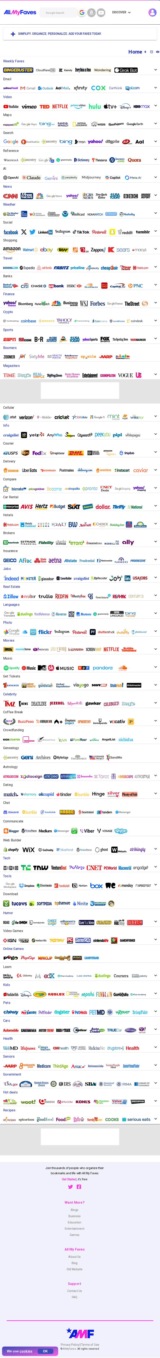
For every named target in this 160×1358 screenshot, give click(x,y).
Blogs (74, 1210)
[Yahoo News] (73, 196)
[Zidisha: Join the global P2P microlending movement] (127, 739)
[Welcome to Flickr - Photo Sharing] (46, 632)
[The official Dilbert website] (136, 922)
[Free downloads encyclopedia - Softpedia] (45, 903)
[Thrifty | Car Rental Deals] (120, 506)
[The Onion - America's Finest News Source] (20, 922)
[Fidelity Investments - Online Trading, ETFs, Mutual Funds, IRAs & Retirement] (48, 542)
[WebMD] (12, 1048)
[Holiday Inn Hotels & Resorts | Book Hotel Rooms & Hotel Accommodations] (119, 524)
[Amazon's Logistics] (111, 453)
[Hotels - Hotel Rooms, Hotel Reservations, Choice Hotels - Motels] (102, 524)
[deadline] (40, 703)
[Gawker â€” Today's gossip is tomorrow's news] (94, 703)
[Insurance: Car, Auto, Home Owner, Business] (106, 560)
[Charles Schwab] (63, 542)
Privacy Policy (70, 1344)
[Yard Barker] (139, 339)
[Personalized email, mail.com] (134, 88)
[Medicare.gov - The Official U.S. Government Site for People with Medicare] (45, 1066)
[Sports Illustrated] (26, 339)
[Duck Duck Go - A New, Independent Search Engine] (31, 141)
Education (74, 1222)
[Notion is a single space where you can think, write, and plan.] (81, 885)
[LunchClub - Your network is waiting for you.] (49, 812)
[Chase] (40, 285)
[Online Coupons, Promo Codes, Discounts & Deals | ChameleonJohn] (102, 1101)
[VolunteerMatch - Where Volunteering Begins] (124, 356)
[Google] (12, 141)
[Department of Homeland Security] (108, 1084)
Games (74, 1235)
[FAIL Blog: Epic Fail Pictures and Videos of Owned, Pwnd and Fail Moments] (121, 922)
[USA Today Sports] (76, 339)
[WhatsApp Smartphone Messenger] (76, 831)
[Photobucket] (140, 632)
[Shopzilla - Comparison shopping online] (74, 488)
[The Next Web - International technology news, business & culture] (42, 867)
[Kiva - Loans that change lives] (64, 739)
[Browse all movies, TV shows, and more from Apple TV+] (112, 106)
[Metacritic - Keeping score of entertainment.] (40, 940)
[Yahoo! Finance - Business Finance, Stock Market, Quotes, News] (11, 303)
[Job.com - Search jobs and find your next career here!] (117, 578)
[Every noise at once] (84, 70)
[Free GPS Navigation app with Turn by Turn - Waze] (100, 124)
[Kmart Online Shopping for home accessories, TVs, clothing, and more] (113, 250)
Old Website (75, 1269)
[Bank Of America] (12, 285)
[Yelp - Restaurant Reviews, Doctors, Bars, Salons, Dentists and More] (38, 435)
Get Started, (70, 1179)
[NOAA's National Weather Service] (66, 214)
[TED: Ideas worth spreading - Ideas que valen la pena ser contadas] (46, 106)
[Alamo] (89, 506)
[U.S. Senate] (43, 1084)
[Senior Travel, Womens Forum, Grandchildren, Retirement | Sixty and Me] (38, 356)
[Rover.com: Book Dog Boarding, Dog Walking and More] (124, 1012)
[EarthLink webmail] (117, 88)
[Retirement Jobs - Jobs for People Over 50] (97, 1066)
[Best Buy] (64, 249)
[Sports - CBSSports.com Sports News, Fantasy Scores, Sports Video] (53, 339)
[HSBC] (75, 285)
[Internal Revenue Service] (66, 1084)
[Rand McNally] (65, 124)
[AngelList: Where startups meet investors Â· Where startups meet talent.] (110, 739)
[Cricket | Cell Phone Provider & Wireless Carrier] (63, 417)
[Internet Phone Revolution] (106, 830)
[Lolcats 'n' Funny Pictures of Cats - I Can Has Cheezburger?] (53, 922)
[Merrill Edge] (113, 542)
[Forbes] (99, 303)
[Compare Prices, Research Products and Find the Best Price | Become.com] (56, 488)
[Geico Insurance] (11, 560)
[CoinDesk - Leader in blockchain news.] (136, 321)
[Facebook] (12, 232)
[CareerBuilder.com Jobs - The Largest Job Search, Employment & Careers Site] (65, 578)
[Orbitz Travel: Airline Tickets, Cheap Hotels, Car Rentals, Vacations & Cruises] (63, 267)
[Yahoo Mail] (12, 88)
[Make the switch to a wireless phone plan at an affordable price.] (99, 417)
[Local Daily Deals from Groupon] (139, 1101)
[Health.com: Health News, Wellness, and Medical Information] (134, 1048)
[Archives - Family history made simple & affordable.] (45, 757)
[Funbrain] (105, 994)
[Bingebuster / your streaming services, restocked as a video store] (19, 70)
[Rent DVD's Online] (61, 106)
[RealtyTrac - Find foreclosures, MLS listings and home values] (79, 596)
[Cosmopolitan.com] (109, 375)
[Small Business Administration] (92, 1084)
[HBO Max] (143, 106)
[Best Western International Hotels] (74, 524)
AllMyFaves (69, 1348)
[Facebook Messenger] (124, 812)
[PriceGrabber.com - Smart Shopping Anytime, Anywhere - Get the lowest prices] (38, 488)
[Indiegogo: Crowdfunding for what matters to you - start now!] (30, 739)
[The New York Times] (103, 196)
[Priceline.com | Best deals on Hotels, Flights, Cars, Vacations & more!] (79, 267)
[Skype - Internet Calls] (122, 831)
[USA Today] (117, 196)
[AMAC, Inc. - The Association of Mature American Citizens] (80, 1066)
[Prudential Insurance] (88, 560)
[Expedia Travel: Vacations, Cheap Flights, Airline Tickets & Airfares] (28, 267)
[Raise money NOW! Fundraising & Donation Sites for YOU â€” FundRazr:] (80, 739)
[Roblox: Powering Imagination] (58, 994)
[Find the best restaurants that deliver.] (31, 470)
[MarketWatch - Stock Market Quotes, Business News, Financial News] (44, 303)
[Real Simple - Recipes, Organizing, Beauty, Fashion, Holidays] (40, 375)
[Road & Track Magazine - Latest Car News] (65, 1030)
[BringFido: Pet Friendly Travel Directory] (141, 1012)
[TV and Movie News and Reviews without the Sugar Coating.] (95, 649)
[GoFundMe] (96, 739)
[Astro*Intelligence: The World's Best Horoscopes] (52, 776)
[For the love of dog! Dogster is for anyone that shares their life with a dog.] (63, 1012)
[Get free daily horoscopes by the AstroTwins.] (143, 776)
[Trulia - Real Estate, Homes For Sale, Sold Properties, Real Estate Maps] (47, 596)
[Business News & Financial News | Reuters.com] (146, 303)
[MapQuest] (12, 124)
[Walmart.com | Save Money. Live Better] (31, 249)
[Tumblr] (144, 232)
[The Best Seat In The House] (77, 649)
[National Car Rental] (136, 506)
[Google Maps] (30, 124)
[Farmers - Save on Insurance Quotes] (123, 560)
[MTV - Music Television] (44, 668)
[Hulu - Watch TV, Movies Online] (96, 106)
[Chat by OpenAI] (12, 177)
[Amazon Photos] (34, 632)
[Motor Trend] (48, 1030)
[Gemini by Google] (53, 177)
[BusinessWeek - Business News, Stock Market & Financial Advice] (72, 303)
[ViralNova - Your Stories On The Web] (45, 721)
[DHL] (77, 453)
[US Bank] (58, 285)
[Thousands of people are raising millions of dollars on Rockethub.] (47, 739)
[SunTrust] (93, 286)
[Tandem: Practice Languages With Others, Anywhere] (106, 812)
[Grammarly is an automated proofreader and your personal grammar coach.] (65, 160)
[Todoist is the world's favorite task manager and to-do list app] (63, 885)
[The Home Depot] (77, 249)
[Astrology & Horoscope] (12, 776)
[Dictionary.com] (83, 160)
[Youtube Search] (101, 12)
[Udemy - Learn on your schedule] (25, 975)
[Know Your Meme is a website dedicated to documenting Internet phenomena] (88, 922)
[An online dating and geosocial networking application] (65, 794)
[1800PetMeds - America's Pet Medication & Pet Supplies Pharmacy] (81, 1012)
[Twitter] (34, 232)
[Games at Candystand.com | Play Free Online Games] (93, 958)
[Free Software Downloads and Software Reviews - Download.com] (7, 903)
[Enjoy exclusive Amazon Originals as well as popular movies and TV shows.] (79, 106)
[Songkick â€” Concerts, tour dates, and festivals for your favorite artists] (52, 668)
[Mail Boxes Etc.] (95, 453)
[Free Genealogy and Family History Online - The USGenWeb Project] (98, 757)
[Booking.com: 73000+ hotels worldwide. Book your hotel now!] (12, 267)
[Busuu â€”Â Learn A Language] (85, 614)
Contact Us (74, 1291)
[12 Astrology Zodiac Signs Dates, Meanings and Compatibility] (32, 776)
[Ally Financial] (130, 542)
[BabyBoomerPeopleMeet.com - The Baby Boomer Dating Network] (73, 356)
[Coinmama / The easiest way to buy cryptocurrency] (101, 321)
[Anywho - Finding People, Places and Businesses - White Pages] (56, 435)
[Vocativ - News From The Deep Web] (119, 721)
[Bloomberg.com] (27, 303)
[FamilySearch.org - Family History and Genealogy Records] (80, 757)
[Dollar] (104, 506)
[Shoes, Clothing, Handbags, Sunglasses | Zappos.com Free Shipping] (100, 249)
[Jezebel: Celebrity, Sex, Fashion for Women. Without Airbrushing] (58, 703)
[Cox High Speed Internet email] (99, 88)
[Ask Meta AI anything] (134, 177)
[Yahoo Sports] (91, 339)
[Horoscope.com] (127, 776)
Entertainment (74, 1228)
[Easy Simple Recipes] (96, 1119)
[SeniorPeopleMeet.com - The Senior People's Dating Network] (115, 1066)
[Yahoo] (97, 141)
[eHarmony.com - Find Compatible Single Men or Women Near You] (30, 794)
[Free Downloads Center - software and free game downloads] (99, 903)
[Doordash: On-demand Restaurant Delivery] (49, 470)
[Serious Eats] (137, 1119)
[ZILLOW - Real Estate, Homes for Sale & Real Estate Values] (12, 596)
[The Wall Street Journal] (85, 303)
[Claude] (33, 177)
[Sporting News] (121, 339)
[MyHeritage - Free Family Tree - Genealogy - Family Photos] (62, 757)
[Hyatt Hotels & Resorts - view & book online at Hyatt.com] (60, 524)
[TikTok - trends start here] (82, 232)
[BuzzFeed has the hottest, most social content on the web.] (27, 721)
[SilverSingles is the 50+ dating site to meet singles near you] (115, 794)
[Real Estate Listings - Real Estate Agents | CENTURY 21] (137, 596)
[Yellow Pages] (25, 435)
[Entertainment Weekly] (91, 375)
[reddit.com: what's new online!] (127, 232)
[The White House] (27, 1084)
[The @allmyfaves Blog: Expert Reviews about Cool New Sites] (11, 721)
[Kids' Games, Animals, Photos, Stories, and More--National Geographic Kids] (74, 994)
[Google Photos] (13, 632)
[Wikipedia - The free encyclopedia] (12, 160)
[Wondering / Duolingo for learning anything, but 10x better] (104, 70)
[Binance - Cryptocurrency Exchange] (48, 321)
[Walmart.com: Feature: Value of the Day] (120, 1101)
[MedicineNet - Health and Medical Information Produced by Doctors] (98, 1048)
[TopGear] (81, 1030)
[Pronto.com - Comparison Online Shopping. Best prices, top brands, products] (91, 488)
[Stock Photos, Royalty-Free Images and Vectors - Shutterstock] (108, 632)
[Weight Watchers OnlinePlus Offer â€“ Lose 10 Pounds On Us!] (46, 1048)
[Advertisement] (80, 390)
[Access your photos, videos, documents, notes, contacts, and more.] (26, 632)
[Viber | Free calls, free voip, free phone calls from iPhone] (88, 830)
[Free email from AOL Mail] (64, 88)
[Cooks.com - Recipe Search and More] (113, 1119)
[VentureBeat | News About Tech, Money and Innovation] (60, 867)
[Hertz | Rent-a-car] (43, 506)
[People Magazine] (26, 375)
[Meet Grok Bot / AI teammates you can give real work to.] (127, 70)
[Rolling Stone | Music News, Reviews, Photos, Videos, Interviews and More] (56, 375)
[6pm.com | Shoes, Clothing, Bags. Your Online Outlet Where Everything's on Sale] (66, 1101)
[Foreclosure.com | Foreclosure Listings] (104, 596)
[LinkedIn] (47, 232)
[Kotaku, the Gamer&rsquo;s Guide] (58, 940)
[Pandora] (104, 668)
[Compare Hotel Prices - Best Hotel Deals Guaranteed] (29, 524)
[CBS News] (89, 196)
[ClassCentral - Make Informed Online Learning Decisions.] (85, 975)
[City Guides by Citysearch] (86, 435)
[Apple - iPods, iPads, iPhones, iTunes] (67, 668)
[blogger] (12, 831)
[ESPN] (11, 339)
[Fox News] (28, 196)
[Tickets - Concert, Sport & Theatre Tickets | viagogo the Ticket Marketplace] (82, 685)
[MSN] (81, 141)
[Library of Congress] (143, 1084)
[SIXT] (75, 506)
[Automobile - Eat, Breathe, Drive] (12, 1030)
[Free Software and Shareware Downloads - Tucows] (20, 903)
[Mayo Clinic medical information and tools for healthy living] (80, 1048)
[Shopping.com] (7, 489)
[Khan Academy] (67, 975)
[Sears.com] (124, 249)
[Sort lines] (145, 52)
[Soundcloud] (124, 668)
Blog (75, 1263)
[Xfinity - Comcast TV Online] (82, 88)
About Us (74, 1256)
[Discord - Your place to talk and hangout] (12, 812)
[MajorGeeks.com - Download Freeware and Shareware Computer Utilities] (113, 903)
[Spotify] (13, 668)
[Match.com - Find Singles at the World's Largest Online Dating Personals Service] (12, 794)
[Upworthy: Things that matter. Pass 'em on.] (86, 721)
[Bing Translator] (132, 614)
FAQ (74, 1297)
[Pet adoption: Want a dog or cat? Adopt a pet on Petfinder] (47, 1012)
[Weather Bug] (128, 214)
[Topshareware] (64, 903)
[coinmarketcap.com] (12, 321)
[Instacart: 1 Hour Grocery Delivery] (123, 470)
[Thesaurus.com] (101, 160)
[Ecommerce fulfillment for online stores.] (128, 453)
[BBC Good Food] (47, 1119)
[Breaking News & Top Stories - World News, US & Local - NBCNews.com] (41, 196)
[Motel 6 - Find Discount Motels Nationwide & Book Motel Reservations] (130, 524)
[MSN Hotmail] (47, 88)
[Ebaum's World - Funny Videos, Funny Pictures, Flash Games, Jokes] (69, 922)
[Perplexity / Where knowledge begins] (71, 177)
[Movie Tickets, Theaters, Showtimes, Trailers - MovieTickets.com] (30, 685)
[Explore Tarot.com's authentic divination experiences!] (103, 776)
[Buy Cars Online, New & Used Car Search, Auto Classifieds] (132, 1030)
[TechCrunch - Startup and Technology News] (27, 868)
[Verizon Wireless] (28, 417)
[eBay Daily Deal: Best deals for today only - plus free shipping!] (12, 1102)
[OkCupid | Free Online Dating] (48, 794)
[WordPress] (30, 830)
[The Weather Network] (12, 214)
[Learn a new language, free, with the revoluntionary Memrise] (73, 614)
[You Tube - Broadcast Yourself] (12, 106)
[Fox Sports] (107, 339)
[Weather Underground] (39, 214)
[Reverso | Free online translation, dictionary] (60, 614)
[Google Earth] (136, 124)
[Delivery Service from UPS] (27, 453)
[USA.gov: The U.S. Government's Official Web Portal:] (12, 1084)
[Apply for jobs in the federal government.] (141, 578)
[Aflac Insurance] (27, 560)
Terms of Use (89, 1344)
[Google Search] (82, 12)
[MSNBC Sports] (65, 339)
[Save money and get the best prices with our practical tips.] (108, 489)
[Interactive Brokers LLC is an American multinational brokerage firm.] (95, 542)
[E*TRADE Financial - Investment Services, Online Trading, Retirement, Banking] (30, 542)
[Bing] (68, 141)
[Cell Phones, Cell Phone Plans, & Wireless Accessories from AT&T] (11, 417)
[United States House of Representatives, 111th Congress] (55, 1084)
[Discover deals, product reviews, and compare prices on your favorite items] (141, 489)
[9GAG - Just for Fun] (7, 922)
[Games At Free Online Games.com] (78, 958)
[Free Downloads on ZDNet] (33, 903)
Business (75, 1216)
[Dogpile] (114, 141)
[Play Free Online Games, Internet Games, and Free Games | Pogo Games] (12, 958)
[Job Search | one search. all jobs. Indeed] (12, 578)
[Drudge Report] (147, 196)
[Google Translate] (48, 160)
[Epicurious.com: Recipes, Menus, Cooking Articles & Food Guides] (28, 1119)
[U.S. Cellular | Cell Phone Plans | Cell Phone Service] (81, 417)
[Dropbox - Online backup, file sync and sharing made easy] (28, 885)
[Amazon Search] (91, 12)
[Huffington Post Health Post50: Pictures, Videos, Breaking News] (56, 356)
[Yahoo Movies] (42, 649)
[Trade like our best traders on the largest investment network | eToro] (78, 542)
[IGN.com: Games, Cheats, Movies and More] (11, 940)
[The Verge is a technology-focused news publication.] (78, 867)
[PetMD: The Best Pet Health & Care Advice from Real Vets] (98, 1012)
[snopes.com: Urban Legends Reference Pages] (71, 435)
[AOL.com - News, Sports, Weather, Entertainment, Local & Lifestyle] (141, 141)
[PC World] (112, 867)
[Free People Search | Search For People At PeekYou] (104, 435)
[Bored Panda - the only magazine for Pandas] (38, 922)
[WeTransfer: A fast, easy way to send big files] (112, 885)
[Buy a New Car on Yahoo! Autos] (144, 1030)
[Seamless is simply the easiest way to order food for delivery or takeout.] (105, 470)
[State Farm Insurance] (41, 560)
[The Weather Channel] (25, 214)
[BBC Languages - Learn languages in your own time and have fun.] (118, 614)
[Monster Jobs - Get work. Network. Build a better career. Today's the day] (30, 578)
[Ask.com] (128, 141)
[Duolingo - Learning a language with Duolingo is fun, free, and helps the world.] (26, 614)
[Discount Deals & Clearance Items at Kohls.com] (84, 1101)
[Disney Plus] (127, 106)
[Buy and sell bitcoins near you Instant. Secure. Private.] (118, 321)
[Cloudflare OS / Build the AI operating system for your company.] (47, 70)
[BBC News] (132, 196)
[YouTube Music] (30, 668)
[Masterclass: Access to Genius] (39, 975)
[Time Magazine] (11, 375)
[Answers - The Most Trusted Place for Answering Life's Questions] (118, 160)
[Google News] (55, 196)
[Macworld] (126, 867)
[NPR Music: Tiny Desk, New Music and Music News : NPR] (85, 668)
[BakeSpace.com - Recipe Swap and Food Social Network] (80, 1119)
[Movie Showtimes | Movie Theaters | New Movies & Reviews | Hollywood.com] (60, 649)
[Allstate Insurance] (72, 560)
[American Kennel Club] (111, 1012)
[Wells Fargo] (106, 285)
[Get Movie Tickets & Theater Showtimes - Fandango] (12, 685)
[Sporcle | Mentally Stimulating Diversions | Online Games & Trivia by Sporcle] (90, 356)
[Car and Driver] (30, 1030)
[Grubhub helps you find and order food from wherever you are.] (12, 470)
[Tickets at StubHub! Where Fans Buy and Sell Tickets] (118, 685)
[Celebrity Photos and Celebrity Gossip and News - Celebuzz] (113, 703)
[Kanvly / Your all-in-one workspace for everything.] (67, 70)
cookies (26, 1351)
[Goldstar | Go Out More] (47, 685)
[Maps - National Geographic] (81, 124)
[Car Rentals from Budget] (59, 506)
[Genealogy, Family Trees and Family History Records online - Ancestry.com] (12, 757)
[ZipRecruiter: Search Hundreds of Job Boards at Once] (101, 578)
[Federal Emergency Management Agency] (125, 1084)
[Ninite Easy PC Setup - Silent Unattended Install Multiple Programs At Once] (82, 903)
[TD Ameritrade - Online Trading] (12, 542)
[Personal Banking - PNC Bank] (137, 285)
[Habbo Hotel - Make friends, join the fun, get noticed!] (68, 812)
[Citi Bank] (26, 285)
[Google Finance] (116, 303)
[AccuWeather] (55, 214)
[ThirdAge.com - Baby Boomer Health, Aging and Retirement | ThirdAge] (62, 1066)
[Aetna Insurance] (56, 560)
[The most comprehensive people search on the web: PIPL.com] (119, 435)
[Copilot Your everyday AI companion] (114, 177)
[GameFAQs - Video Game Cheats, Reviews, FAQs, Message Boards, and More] (84, 940)
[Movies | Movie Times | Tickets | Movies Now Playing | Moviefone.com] (25, 649)
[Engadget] (142, 867)
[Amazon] (13, 249)
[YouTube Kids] (12, 994)
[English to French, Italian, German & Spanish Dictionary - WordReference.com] (43, 614)
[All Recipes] (11, 1119)
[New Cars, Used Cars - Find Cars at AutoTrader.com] (99, 1030)
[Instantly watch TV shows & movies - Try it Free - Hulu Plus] (130, 649)
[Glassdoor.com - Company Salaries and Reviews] (48, 578)
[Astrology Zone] (69, 776)
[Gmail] (29, 88)
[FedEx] (41, 453)
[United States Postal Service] (12, 453)
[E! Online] (25, 704)
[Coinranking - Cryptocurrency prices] (83, 321)
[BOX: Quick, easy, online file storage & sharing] (98, 885)
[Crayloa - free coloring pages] (41, 994)
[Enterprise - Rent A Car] (12, 506)
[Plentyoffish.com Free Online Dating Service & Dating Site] (131, 794)
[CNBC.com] (58, 303)
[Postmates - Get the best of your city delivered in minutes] (68, 470)
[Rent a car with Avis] (28, 506)
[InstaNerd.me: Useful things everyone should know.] (132, 721)
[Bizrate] (21, 488)
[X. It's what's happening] (25, 232)
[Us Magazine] (140, 375)
